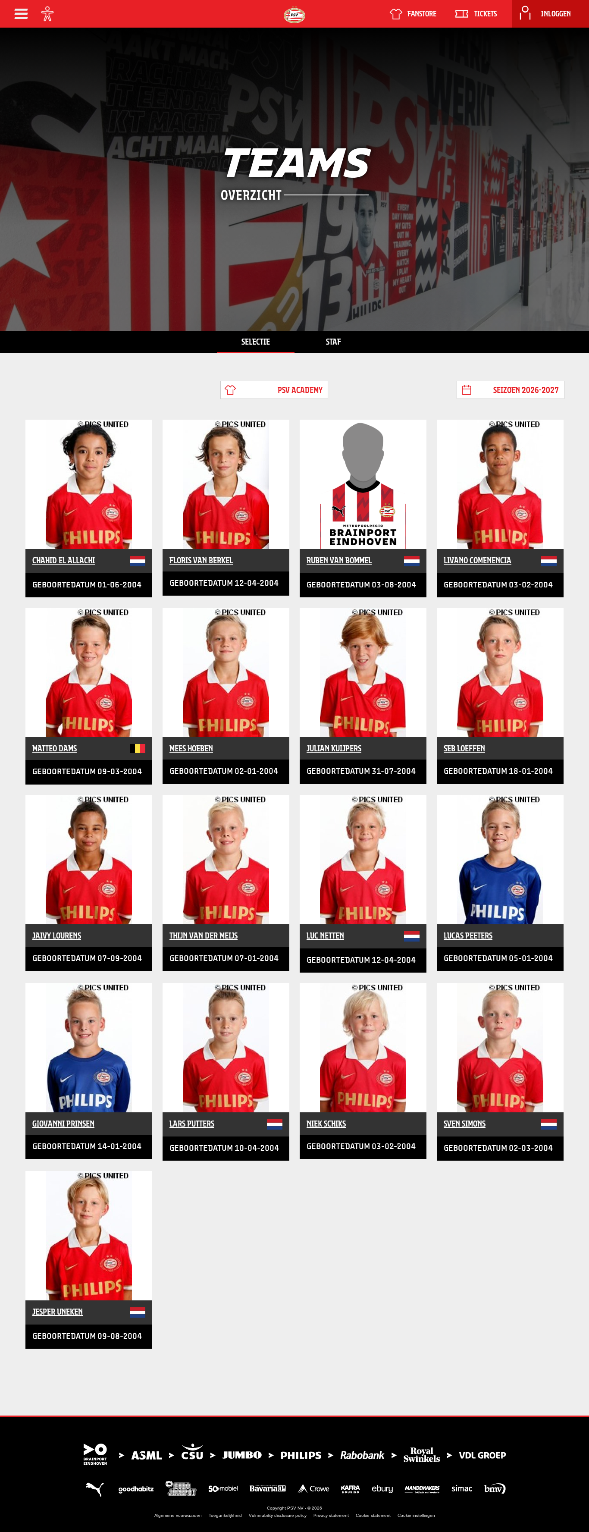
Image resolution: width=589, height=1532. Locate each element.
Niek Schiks (326, 1123)
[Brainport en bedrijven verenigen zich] (294, 1454)
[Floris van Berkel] (226, 484)
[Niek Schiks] (363, 1047)
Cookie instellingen (416, 1515)
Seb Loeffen (464, 748)
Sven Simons (465, 1123)
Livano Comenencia (477, 560)
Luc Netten (325, 935)
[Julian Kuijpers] (363, 672)
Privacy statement (331, 1515)
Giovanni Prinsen (63, 1123)
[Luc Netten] (363, 859)
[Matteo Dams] (88, 672)
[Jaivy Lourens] (88, 859)
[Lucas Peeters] (500, 859)
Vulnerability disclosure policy (278, 1515)
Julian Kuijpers (334, 748)
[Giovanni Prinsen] (88, 1047)
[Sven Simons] (500, 1047)
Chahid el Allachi (63, 560)
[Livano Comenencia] (500, 484)
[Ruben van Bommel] (363, 484)
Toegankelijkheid (225, 1515)
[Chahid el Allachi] (88, 484)
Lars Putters (191, 1123)
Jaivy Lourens (56, 935)
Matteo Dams (54, 748)
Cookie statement (373, 1515)
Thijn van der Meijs (203, 935)
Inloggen (556, 14)
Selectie (255, 341)
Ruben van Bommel (339, 560)
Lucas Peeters (468, 935)
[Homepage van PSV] (294, 14)
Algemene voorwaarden (178, 1515)
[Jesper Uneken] (88, 1235)
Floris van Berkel (201, 560)
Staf (333, 341)
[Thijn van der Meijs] (226, 859)
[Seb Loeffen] (500, 672)
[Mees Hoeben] (226, 672)
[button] (21, 14)
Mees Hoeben (191, 748)
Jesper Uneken (57, 1311)
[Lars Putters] (226, 1047)
